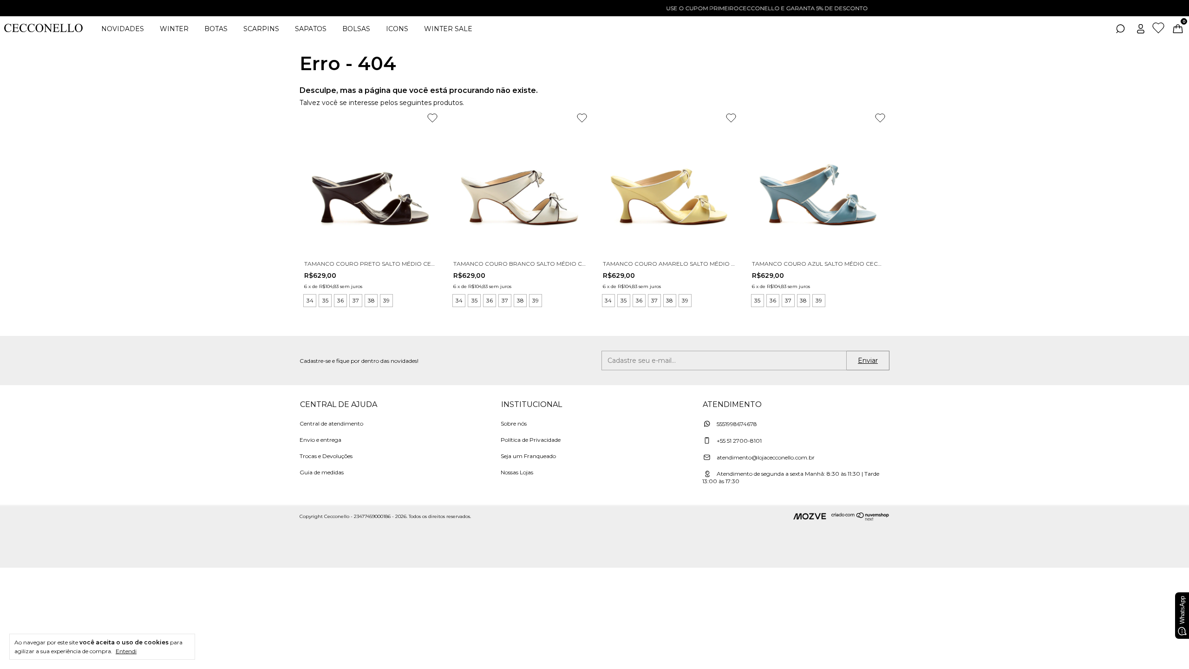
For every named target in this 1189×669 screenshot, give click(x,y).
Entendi (126, 651)
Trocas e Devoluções (326, 456)
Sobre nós (514, 423)
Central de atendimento (331, 423)
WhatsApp (1182, 610)
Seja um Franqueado (528, 456)
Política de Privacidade (531, 439)
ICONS (397, 29)
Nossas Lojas (517, 472)
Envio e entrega (320, 439)
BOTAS (216, 29)
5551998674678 (736, 423)
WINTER (174, 29)
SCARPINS (261, 29)
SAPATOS (311, 29)
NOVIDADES (122, 29)
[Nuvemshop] (860, 518)
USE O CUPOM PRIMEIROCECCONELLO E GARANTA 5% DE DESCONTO (594, 8)
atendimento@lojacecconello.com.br (766, 457)
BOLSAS (356, 29)
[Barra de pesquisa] (1120, 30)
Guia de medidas (322, 472)
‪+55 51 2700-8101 (738, 440)
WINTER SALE (448, 29)
